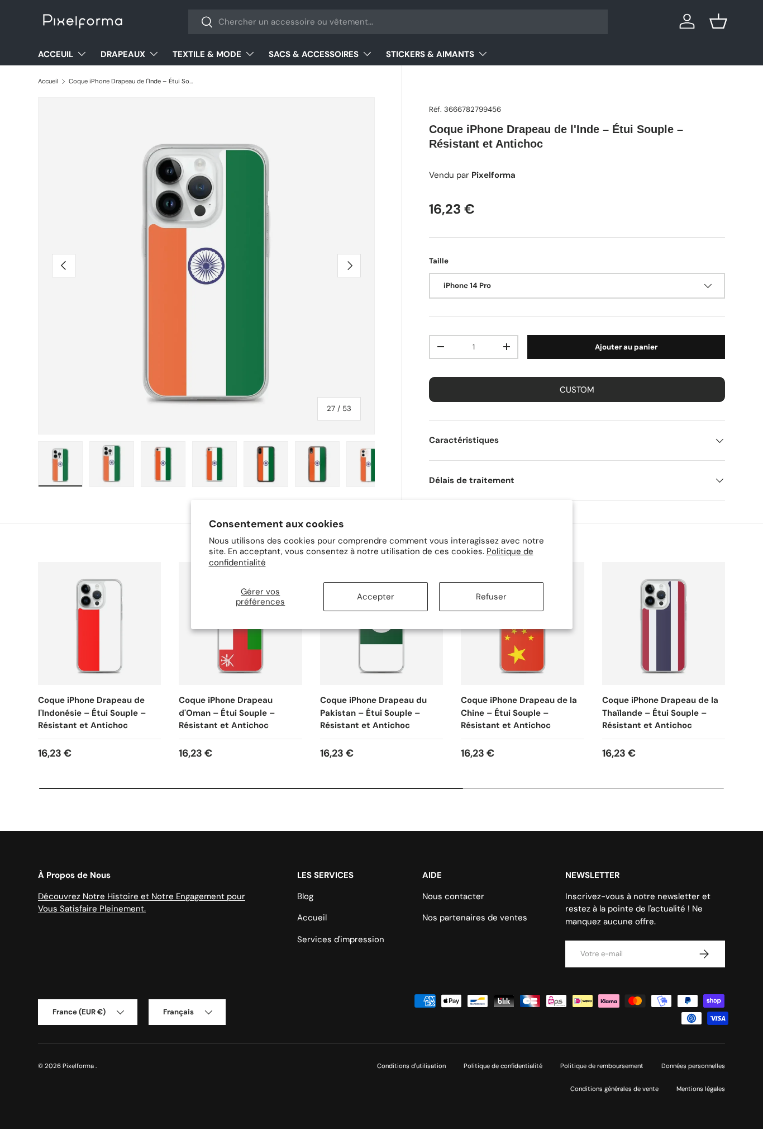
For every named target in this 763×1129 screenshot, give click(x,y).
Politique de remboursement (601, 1066)
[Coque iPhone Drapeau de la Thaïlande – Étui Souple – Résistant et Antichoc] (663, 623)
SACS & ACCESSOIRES (314, 54)
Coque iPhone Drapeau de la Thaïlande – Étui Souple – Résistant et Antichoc (660, 713)
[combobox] (398, 22)
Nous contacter (453, 896)
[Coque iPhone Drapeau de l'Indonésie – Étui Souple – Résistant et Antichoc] (99, 623)
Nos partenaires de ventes (474, 917)
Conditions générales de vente (614, 1089)
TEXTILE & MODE (207, 54)
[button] (718, 21)
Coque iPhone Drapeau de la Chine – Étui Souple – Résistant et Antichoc (519, 713)
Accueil (48, 81)
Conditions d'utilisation (411, 1066)
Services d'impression (340, 939)
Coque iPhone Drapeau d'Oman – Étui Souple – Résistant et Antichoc (227, 713)
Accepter (375, 596)
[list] (206, 266)
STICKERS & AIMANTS (430, 54)
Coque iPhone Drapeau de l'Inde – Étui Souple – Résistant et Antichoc (131, 81)
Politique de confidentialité (503, 1066)
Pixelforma (79, 1066)
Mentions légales (700, 1089)
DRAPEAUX (123, 54)
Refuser (491, 596)
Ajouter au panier (626, 347)
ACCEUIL (55, 54)
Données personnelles (693, 1066)
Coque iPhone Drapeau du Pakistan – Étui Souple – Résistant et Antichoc (373, 713)
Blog (305, 896)
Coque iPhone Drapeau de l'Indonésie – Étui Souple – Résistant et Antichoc (92, 713)
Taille (439, 261)
